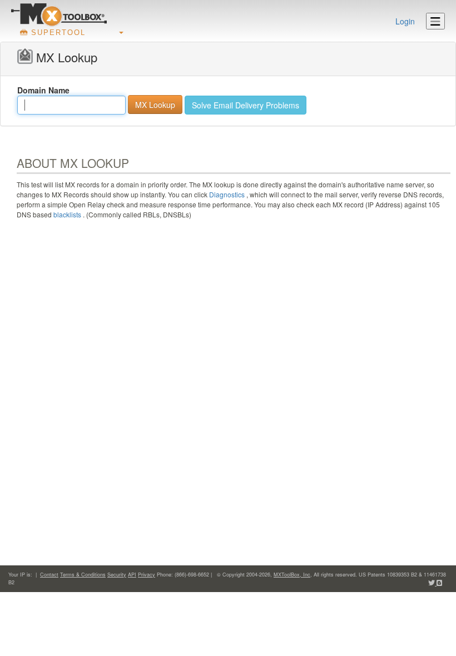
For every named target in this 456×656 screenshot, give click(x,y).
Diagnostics (227, 194)
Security (116, 574)
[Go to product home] (59, 14)
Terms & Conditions (83, 574)
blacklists (67, 214)
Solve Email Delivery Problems (245, 105)
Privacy (146, 574)
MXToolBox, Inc (292, 574)
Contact (49, 574)
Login (405, 21)
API (132, 574)
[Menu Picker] (435, 21)
